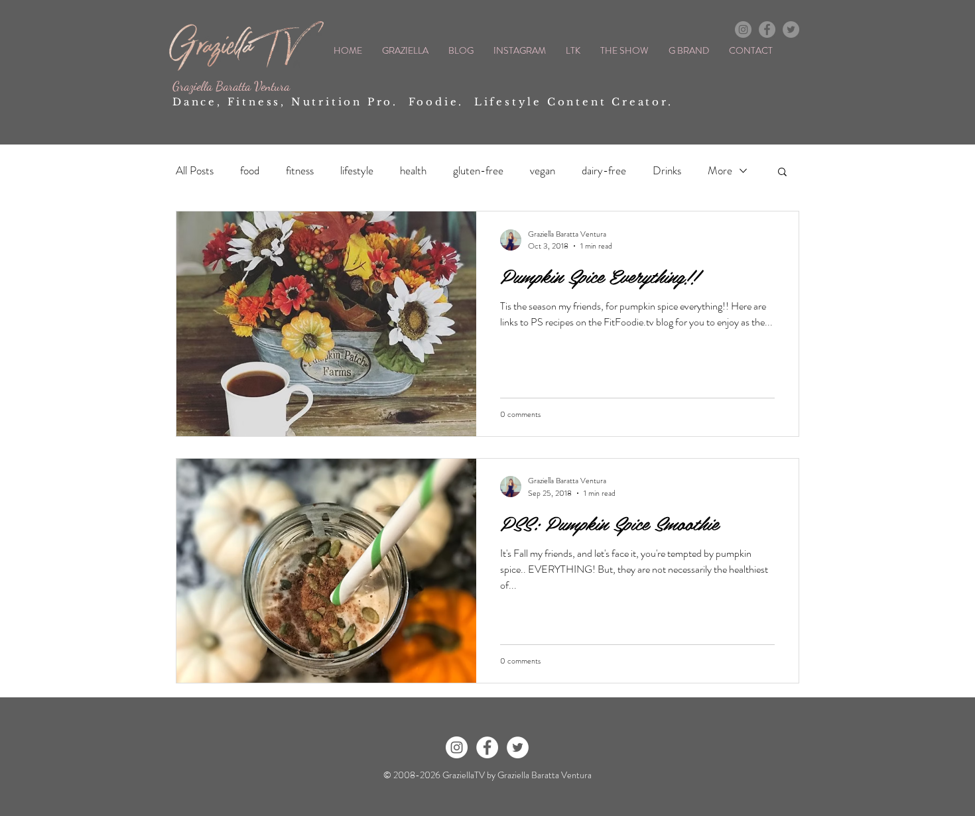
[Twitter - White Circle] (518, 747)
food (249, 170)
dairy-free (604, 170)
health (413, 170)
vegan (542, 170)
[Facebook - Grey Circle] (767, 29)
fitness (300, 170)
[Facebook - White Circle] (487, 747)
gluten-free (478, 170)
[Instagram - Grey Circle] (743, 29)
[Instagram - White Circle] (457, 747)
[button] (782, 173)
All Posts (195, 170)
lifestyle (356, 170)
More (720, 170)
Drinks (667, 170)
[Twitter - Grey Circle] (791, 29)
